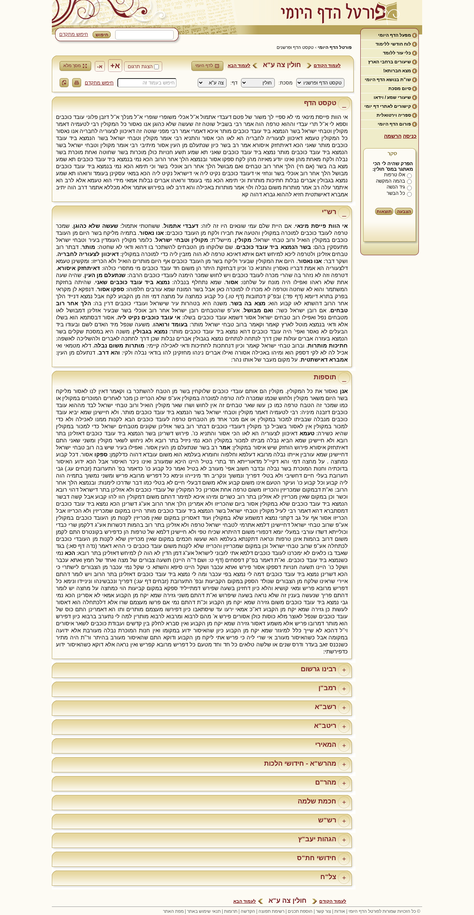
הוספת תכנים (300, 911)
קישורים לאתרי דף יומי (387, 106)
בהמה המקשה (390, 181)
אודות (339, 911)
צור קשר (323, 911)
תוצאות (384, 211)
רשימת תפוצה (271, 911)
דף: (233, 83)
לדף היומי (204, 65)
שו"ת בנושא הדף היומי (388, 79)
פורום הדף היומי (394, 124)
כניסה (410, 136)
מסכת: (285, 83)
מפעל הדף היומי (394, 35)
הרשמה (392, 136)
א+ (115, 65)
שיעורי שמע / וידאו (392, 97)
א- (100, 66)
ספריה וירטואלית (394, 115)
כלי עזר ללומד (397, 53)
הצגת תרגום (140, 66)
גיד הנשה (396, 187)
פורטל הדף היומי (335, 47)
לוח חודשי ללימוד (393, 44)
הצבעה (404, 211)
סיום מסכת (399, 88)
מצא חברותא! (397, 70)
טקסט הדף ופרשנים (295, 47)
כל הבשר (396, 193)
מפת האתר (173, 911)
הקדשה (248, 911)
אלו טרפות (394, 174)
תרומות (230, 911)
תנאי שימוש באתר (204, 911)
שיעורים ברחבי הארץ (389, 61)
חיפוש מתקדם (73, 34)
